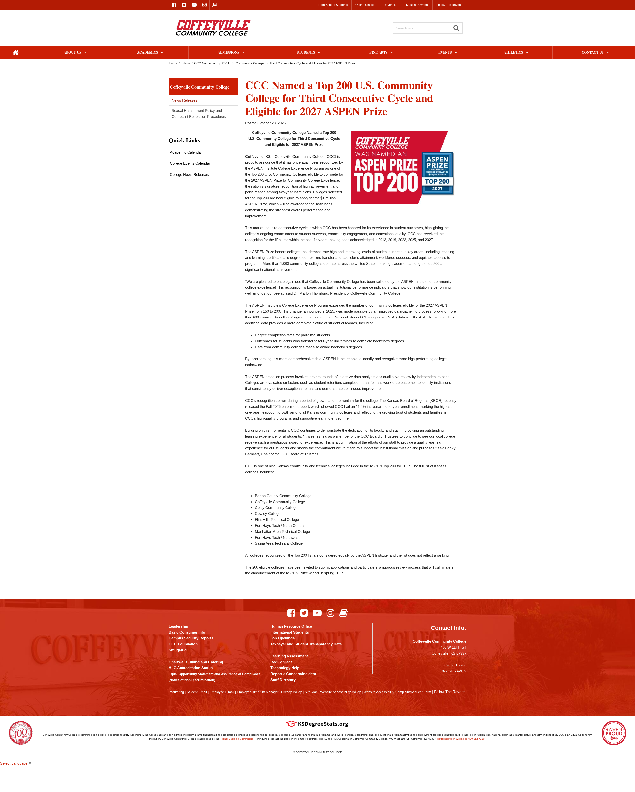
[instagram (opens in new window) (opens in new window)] (204, 5)
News (186, 63)
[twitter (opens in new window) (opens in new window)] (184, 5)
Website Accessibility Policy (340, 692)
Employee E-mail (222, 692)
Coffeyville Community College (199, 87)
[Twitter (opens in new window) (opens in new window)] (304, 612)
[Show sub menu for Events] (456, 53)
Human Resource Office (291, 626)
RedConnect (281, 662)
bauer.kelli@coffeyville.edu (452, 738)
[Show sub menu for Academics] (162, 53)
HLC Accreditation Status (191, 668)
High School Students (333, 5)
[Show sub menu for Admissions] (243, 53)
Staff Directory (283, 680)
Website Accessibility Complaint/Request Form (397, 692)
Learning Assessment (289, 656)
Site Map (311, 692)
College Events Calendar (190, 163)
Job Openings (282, 638)
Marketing (177, 692)
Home (173, 63)
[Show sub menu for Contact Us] (608, 53)
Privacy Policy (291, 692)
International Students (289, 632)
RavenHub (391, 5)
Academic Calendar (186, 152)
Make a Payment (417, 5)
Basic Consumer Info (187, 632)
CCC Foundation (183, 644)
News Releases (184, 100)
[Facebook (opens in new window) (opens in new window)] (291, 612)
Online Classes (365, 5)
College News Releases (189, 174)
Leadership (178, 626)
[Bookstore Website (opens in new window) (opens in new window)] (343, 612)
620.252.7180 (476, 738)
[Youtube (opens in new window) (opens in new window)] (317, 612)
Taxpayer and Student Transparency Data (306, 644)
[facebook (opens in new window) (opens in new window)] (174, 5)
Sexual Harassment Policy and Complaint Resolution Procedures (199, 113)
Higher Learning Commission (237, 738)
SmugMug (178, 650)
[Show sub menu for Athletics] (527, 53)
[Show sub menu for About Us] (85, 53)
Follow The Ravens (449, 5)
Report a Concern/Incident (293, 674)
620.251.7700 (455, 665)
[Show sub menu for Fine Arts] (392, 53)
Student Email (197, 692)
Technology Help (284, 668)
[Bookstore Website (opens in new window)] (215, 5)
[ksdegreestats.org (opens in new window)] (317, 724)
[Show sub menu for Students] (319, 53)
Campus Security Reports (191, 638)
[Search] (456, 28)
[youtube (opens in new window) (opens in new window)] (194, 5)
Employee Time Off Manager (257, 692)
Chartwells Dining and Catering (196, 662)
